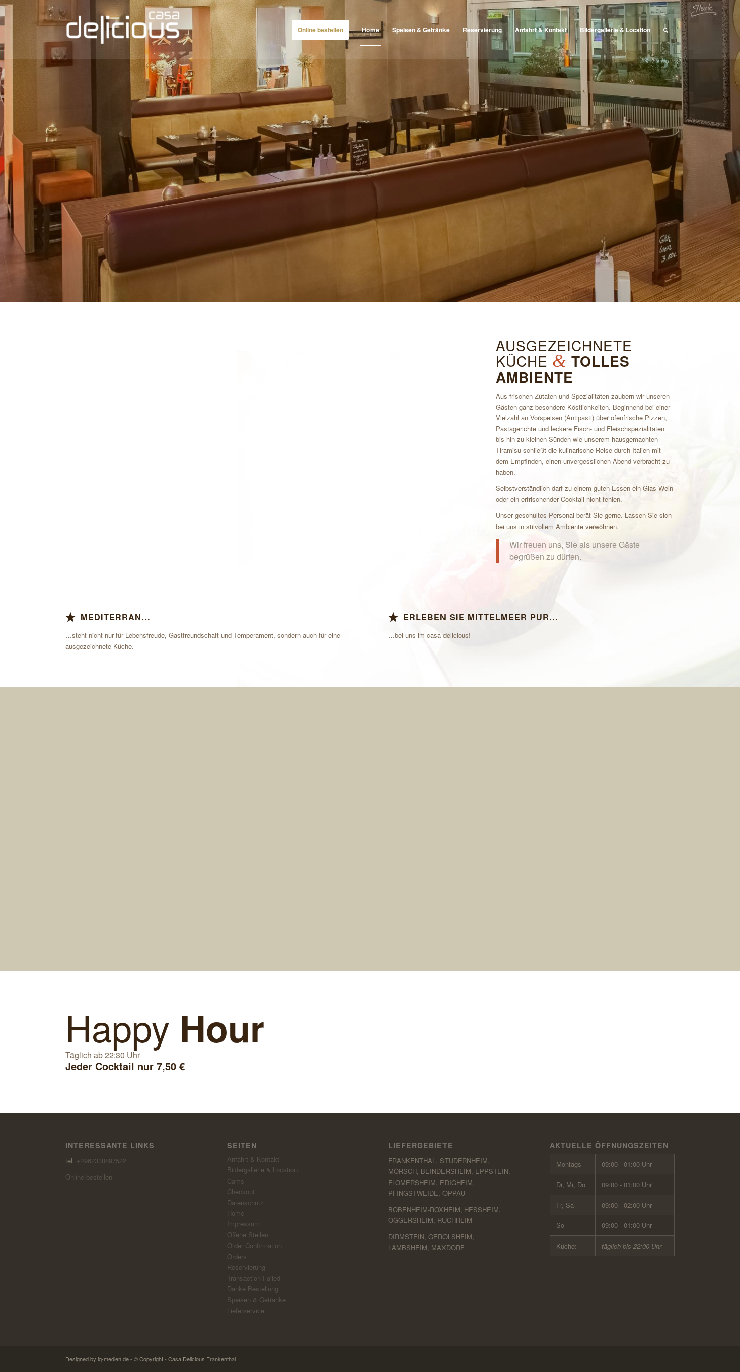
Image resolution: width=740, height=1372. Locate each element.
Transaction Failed (253, 1278)
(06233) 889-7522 (285, 204)
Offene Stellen (247, 1234)
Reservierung (246, 1267)
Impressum (243, 1223)
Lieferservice (245, 1310)
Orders (237, 1256)
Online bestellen (88, 1177)
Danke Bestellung (252, 1288)
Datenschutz (245, 1202)
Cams (235, 1181)
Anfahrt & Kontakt (253, 1159)
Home (235, 1213)
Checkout (241, 1191)
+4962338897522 (101, 1160)
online (145, 204)
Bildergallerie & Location (262, 1169)
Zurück (88, 442)
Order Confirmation (254, 1245)
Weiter (436, 442)
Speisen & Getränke (256, 1299)
